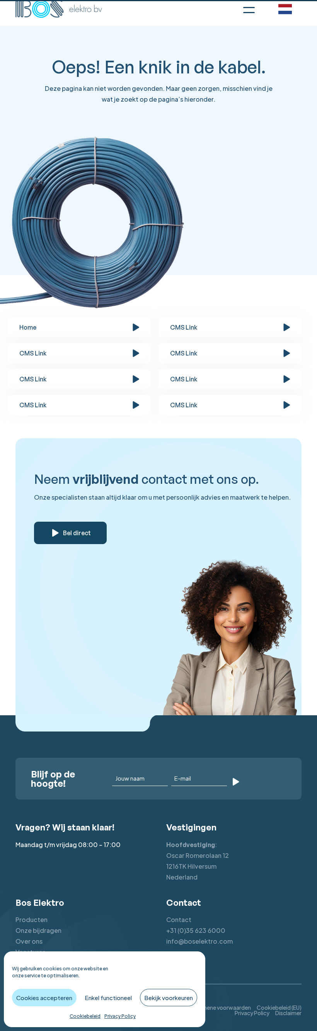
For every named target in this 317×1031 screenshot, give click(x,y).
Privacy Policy (120, 1016)
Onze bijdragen (38, 930)
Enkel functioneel (108, 997)
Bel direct (77, 533)
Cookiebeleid (85, 1016)
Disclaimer (288, 1013)
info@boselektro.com (199, 941)
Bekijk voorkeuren (168, 997)
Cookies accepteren (44, 997)
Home (27, 327)
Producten (31, 919)
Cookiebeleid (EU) (279, 1007)
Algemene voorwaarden (221, 1007)
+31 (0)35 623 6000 (195, 930)
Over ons (29, 941)
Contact (178, 919)
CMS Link (184, 327)
